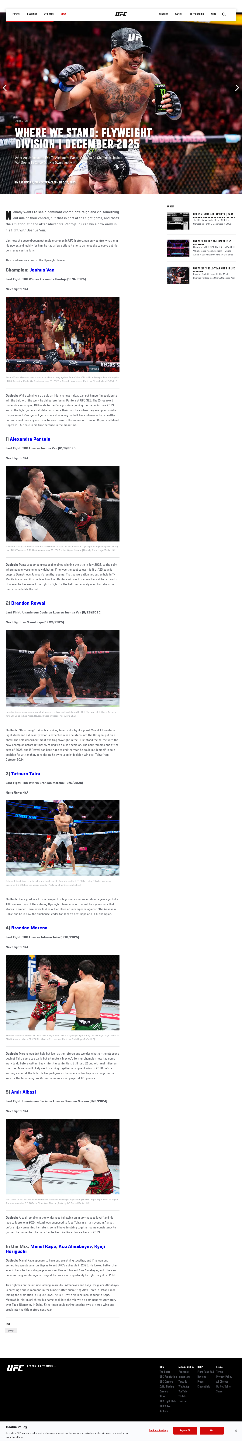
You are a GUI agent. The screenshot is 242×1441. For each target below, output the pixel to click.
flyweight (11, 1331)
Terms (219, 1372)
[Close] (236, 1430)
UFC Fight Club (168, 1401)
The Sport (165, 1372)
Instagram (184, 1377)
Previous (6, 88)
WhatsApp (183, 1386)
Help (200, 1367)
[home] (121, 14)
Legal (219, 1367)
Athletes (49, 14)
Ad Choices (222, 1382)
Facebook (183, 1372)
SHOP (213, 14)
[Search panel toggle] (224, 14)
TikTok (182, 1396)
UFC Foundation (168, 1377)
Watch (178, 14)
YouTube (183, 1391)
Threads (182, 1382)
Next (236, 88)
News (63, 14)
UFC (162, 1367)
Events (15, 14)
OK (211, 1430)
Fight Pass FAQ (205, 1372)
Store (162, 1396)
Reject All (185, 1430)
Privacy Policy (224, 1377)
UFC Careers (166, 1382)
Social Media (186, 1367)
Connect (163, 14)
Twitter (182, 1401)
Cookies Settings (158, 1430)
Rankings (32, 14)
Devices (201, 1377)
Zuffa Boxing (197, 14)
